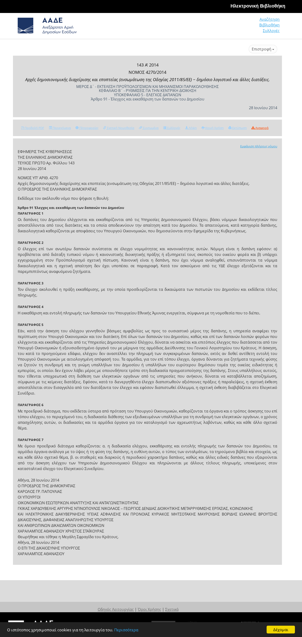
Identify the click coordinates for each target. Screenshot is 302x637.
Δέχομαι (280, 629)
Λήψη (192, 128)
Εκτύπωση (239, 128)
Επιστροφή (262, 49)
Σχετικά (172, 609)
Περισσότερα (126, 630)
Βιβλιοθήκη (269, 25)
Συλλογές (271, 30)
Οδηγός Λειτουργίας (116, 609)
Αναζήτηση (270, 19)
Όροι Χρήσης (149, 609)
